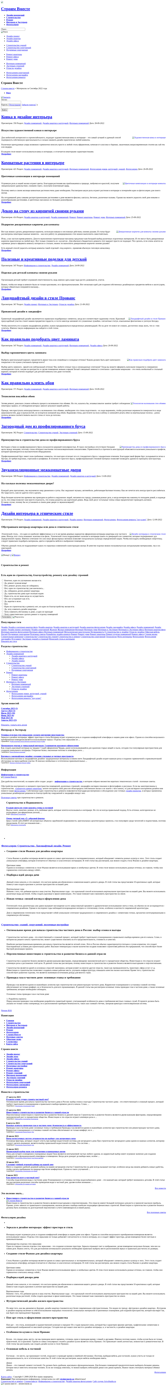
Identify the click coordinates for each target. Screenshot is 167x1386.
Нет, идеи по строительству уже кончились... (24, 588)
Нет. (6, 604)
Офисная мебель (152, 632)
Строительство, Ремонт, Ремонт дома (24, 1132)
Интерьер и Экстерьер (48, 304)
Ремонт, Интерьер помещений (17, 752)
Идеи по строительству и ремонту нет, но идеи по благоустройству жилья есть (39, 606)
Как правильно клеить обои (27, 382)
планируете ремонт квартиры (28, 788)
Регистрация (14, 105)
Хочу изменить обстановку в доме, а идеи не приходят (28, 612)
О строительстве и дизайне (117, 632)
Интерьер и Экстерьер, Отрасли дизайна (20, 762)
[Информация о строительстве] (9, 777)
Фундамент (16, 639)
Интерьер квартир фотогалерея (15, 632)
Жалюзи (53, 629)
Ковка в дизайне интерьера (26, 116)
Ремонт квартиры (14, 54)
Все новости (160, 1188)
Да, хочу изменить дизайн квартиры (20, 609)
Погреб (4, 634)
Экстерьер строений (15, 66)
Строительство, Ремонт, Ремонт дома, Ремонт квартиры (29, 1158)
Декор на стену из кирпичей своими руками (42, 210)
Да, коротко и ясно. (12, 601)
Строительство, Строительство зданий (25, 1106)
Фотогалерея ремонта (15, 77)
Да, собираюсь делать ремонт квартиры (22, 591)
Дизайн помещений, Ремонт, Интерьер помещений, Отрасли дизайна (27, 741)
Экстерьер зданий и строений (35, 639)
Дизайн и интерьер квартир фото (23, 627)
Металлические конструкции (77, 632)
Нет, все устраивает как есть (16, 599)
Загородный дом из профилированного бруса (43, 426)
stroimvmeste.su (67, 1379)
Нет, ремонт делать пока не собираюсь (21, 586)
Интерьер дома (90, 629)
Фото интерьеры (124, 637)
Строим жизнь (150, 634)
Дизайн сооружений (40, 629)
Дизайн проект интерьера (19, 629)
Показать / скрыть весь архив (14, 725)
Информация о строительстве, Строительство (26, 1119)
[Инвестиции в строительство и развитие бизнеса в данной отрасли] (14, 1201)
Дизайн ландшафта (114, 627)
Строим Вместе (15, 8)
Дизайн (4, 627)
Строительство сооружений (18, 48)
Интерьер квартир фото (155, 629)
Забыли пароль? (29, 105)
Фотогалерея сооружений (17, 73)
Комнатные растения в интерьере (32, 162)
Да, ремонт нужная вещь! (15, 583)
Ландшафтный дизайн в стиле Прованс (38, 298)
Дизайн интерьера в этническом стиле (37, 513)
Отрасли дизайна (14, 68)
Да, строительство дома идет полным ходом (23, 593)
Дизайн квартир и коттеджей (55, 123)
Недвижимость (97, 632)
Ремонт (72, 217)
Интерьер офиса (36, 632)
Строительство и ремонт (69, 637)
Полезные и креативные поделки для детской (44, 259)
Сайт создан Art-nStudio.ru (104, 1381)
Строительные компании (12, 637)
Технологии (111, 637)
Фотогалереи (132, 169)
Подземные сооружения (17, 50)
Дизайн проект (13, 36)
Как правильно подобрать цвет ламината (40, 339)
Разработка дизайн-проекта (58, 634)
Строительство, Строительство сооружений (26, 1171)
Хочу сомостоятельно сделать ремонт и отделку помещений (31, 614)
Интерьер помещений (16, 63)
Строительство (30, 432)
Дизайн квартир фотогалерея (92, 627)
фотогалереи (20, 791)
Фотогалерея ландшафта (17, 75)
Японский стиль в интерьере (62, 639)
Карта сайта (6, 1377)
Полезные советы (38, 634)
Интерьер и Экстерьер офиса (131, 629)
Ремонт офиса (12, 57)
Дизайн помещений (32, 123)
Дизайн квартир (13, 38)
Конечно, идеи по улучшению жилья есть (22, 580)
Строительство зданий (16, 45)
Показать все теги (9, 641)
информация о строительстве (68, 781)
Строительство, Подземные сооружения (25, 1184)
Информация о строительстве (37, 265)
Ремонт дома (12, 59)
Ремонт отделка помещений (118, 634)
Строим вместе (7, 88)
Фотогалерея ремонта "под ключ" (132, 520)
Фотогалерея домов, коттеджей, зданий (107, 169)
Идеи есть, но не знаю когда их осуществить (24, 596)
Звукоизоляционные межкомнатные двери (41, 469)
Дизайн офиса (12, 41)
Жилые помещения (66, 629)
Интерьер (79, 629)
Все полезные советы (156, 1212)
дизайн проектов (133, 791)
